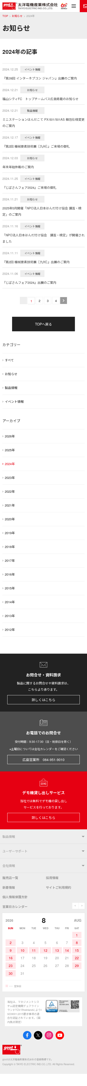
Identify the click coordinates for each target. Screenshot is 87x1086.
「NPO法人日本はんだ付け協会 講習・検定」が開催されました (43, 238)
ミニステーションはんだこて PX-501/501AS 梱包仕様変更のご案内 (43, 122)
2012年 (10, 629)
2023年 (10, 477)
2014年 (10, 602)
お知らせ (17, 16)
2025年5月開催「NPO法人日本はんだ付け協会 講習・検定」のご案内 (41, 211)
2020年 (10, 519)
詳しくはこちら (43, 699)
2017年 (10, 560)
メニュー (74, 6)
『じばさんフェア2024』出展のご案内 (29, 282)
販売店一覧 (10, 877)
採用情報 (52, 877)
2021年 (10, 505)
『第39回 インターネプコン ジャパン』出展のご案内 (39, 78)
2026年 (10, 436)
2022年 (10, 491)
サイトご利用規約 (58, 887)
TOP (5, 16)
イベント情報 (14, 401)
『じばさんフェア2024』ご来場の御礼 (29, 187)
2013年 (10, 615)
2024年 (10, 463)
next (82, 906)
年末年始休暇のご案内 (18, 167)
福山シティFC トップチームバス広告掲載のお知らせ (40, 98)
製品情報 (11, 387)
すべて (9, 360)
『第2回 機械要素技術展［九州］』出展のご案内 (36, 262)
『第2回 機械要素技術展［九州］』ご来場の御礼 (36, 146)
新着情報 (8, 887)
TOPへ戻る (43, 324)
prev (75, 906)
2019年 (10, 533)
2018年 (10, 546)
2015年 (10, 588)
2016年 (10, 574)
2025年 (10, 450)
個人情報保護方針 (15, 897)
